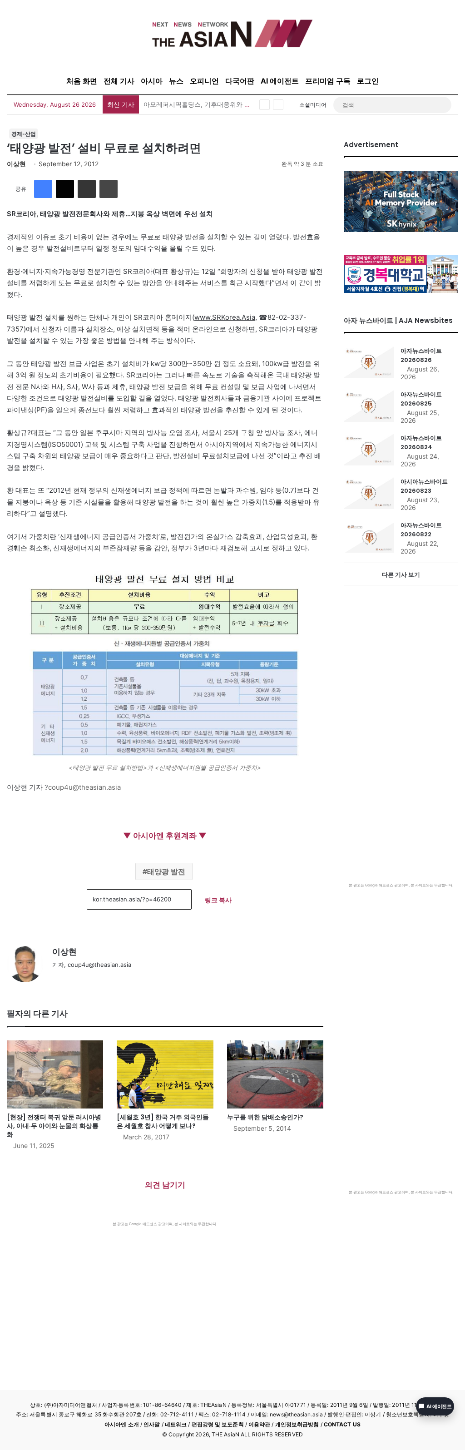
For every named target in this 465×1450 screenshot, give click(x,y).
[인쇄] (108, 189)
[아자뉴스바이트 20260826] (369, 362)
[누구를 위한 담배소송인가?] (275, 1074)
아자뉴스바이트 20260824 (421, 442)
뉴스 (176, 80)
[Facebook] (43, 189)
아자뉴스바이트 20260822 (421, 530)
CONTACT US (342, 1424)
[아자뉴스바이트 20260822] (369, 537)
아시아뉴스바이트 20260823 (424, 486)
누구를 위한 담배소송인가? (265, 1117)
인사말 (151, 1424)
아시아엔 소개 (121, 1424)
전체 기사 (119, 80)
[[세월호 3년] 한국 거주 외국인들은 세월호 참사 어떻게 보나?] (165, 1074)
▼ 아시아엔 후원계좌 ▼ (165, 835)
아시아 (152, 80)
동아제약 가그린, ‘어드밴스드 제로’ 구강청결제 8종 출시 (223, 104)
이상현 (16, 164)
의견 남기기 (165, 1184)
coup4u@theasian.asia (84, 787)
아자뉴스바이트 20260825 (421, 399)
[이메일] (87, 189)
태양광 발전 (166, 871)
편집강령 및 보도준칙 (218, 1424)
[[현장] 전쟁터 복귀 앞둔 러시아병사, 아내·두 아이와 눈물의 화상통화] (55, 1074)
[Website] (57, 979)
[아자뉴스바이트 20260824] (369, 449)
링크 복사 (218, 900)
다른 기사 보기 (401, 574)
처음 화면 (81, 80)
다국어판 (239, 80)
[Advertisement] (165, 1294)
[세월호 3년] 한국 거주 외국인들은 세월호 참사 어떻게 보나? (163, 1121)
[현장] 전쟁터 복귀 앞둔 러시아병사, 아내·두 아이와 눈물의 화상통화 (54, 1126)
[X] (65, 189)
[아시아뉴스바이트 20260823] (369, 493)
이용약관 (259, 1424)
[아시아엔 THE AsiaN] (232, 33)
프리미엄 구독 (328, 80)
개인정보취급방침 (297, 1424)
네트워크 (176, 1424)
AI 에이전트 (280, 80)
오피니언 (204, 80)
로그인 (368, 80)
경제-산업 (23, 133)
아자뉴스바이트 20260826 (421, 355)
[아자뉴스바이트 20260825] (369, 406)
